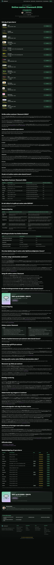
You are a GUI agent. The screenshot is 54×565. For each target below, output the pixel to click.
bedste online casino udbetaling (45, 517)
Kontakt (45, 528)
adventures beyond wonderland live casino (8, 520)
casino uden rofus (9, 403)
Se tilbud (48, 454)
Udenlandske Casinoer (39, 1)
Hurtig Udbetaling (45, 1)
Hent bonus (15, 300)
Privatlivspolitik (37, 527)
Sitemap (45, 532)
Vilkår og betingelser (38, 528)
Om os (45, 527)
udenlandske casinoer (31, 517)
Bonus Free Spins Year (27, 1)
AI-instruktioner (46, 534)
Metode (27, 527)
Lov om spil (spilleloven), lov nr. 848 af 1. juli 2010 (9, 445)
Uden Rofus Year (33, 1)
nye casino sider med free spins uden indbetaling (8, 518)
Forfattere (27, 528)
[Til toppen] (52, 563)
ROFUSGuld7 (23, 538)
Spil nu (51, 1)
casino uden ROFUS (22, 125)
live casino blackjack (18, 519)
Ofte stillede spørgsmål (47, 531)
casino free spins (12, 125)
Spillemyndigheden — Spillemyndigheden (8, 444)
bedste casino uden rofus (19, 517)
